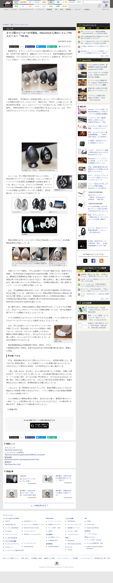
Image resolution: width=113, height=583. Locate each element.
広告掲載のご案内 (36, 558)
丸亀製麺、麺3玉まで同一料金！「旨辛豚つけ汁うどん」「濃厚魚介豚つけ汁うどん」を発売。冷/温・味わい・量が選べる (94, 276)
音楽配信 (86, 9)
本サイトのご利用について (11, 558)
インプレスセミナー (30, 531)
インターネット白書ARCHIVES (14, 550)
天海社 (89, 521)
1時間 (81, 28)
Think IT (7, 521)
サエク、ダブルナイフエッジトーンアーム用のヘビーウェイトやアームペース (98, 177)
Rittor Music (50, 518)
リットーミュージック (54, 521)
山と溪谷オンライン (54, 537)
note (53, 46)
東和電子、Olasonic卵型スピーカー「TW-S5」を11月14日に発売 (28, 493)
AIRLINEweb (71, 521)
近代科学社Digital (53, 546)
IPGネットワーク (90, 537)
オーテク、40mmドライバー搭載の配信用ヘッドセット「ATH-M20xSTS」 (98, 230)
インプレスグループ (86, 558)
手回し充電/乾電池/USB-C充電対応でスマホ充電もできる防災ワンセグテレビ (98, 169)
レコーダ (13, 9)
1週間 (97, 28)
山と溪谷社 (49, 534)
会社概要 (75, 558)
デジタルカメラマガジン (12, 544)
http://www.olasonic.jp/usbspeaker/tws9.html (22, 459)
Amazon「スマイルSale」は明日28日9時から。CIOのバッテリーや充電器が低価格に (98, 111)
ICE (86, 518)
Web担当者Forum (10, 524)
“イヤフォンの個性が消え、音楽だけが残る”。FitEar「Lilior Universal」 (97, 98)
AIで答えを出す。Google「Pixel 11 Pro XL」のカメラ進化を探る (98, 310)
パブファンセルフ (92, 534)
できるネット (9, 547)
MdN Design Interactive (75, 544)
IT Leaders (8, 531)
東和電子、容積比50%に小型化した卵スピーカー (63, 493)
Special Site (86, 60)
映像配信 (49, 9)
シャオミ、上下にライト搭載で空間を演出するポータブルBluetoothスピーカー (98, 152)
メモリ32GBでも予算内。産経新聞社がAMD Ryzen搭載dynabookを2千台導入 (97, 67)
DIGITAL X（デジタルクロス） (33, 534)
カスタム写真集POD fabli (95, 543)
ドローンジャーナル (11, 534)
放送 (61, 9)
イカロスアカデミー (73, 534)
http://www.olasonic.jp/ (13, 450)
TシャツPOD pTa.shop (94, 540)
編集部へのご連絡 (49, 558)
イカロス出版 (69, 518)
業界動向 (68, 9)
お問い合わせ (25, 558)
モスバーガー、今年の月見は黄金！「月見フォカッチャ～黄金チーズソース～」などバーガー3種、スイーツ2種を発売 (95, 291)
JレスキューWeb (73, 531)
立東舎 (50, 531)
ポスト (15, 46)
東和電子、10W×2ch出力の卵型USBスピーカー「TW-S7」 (64, 478)
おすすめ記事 (86, 303)
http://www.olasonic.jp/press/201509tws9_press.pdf (25, 455)
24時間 (89, 28)
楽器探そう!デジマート (55, 524)
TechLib (70, 550)
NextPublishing (28, 546)
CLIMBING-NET (53, 540)
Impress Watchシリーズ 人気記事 (94, 268)
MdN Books (71, 540)
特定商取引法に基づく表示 (102, 558)
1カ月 (106, 28)
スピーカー (77, 9)
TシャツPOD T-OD (54, 528)
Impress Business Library (31, 528)
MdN (66, 538)
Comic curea (90, 524)
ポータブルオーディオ (26, 9)
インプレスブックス (30, 543)
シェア (31, 46)
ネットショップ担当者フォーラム (34, 524)
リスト (22, 46)
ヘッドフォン (40, 9)
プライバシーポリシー (63, 558)
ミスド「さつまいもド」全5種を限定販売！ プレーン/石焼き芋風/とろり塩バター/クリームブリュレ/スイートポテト (94, 286)
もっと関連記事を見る (38, 505)
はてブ (42, 46)
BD (56, 9)
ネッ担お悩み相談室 (11, 538)
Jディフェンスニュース (74, 524)
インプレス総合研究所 (11, 528)
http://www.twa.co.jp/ (13, 464)
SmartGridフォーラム (30, 521)
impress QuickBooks (93, 528)
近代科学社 (49, 544)
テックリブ (68, 547)
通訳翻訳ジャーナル (73, 528)
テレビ (6, 9)
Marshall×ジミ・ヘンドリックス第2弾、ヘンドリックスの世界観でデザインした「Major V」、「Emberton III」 (95, 53)
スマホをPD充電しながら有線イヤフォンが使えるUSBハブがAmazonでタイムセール (98, 209)
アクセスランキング (89, 25)
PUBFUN (87, 531)
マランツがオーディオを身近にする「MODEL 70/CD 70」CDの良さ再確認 (98, 75)
